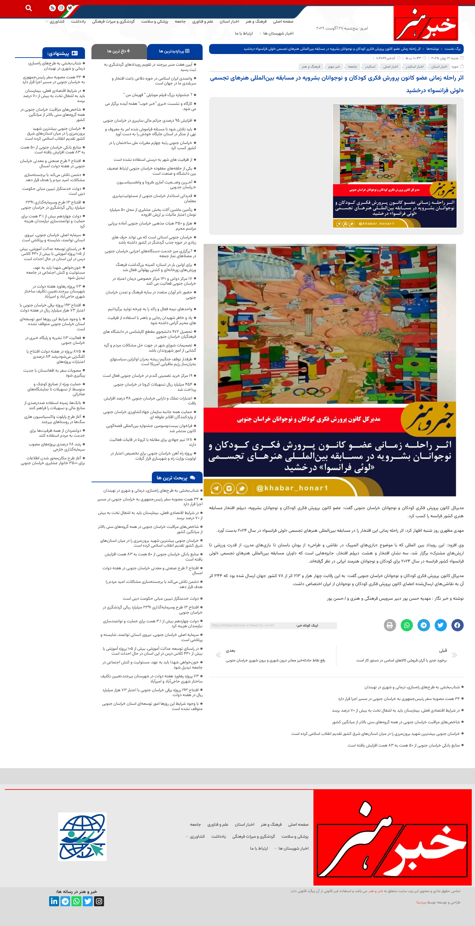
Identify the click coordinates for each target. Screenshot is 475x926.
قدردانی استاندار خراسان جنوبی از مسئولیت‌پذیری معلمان (154, 198)
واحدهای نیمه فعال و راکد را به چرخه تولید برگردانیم (150, 309)
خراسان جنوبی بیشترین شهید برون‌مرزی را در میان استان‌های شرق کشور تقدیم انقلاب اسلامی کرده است (375, 734)
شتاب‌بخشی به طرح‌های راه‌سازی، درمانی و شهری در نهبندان (412, 687)
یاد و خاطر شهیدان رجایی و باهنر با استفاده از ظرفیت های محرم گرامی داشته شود (152, 320)
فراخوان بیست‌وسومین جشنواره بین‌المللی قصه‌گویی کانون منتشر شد (151, 428)
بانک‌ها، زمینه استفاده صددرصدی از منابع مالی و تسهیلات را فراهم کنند (54, 405)
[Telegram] (65, 901)
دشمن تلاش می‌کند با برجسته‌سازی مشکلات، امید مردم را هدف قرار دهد (154, 584)
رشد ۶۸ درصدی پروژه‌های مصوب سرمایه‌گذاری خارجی (57, 447)
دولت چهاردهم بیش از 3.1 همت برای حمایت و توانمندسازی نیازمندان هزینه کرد (153, 624)
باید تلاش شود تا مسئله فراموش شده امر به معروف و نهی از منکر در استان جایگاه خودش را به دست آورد (150, 132)
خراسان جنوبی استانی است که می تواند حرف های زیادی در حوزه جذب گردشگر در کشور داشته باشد (154, 240)
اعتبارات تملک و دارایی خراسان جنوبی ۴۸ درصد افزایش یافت (150, 401)
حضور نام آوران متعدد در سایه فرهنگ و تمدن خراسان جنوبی (151, 295)
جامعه (352, 67)
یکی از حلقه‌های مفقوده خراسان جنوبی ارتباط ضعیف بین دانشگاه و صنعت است (151, 171)
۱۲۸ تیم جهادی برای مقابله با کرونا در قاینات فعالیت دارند (153, 442)
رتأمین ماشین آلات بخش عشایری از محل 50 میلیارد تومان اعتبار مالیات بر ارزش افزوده (152, 212)
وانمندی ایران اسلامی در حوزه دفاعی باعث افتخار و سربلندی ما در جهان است (154, 81)
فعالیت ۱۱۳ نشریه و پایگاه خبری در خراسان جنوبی (55, 340)
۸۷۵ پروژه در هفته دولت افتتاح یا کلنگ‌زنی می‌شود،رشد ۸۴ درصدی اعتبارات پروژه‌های (55, 356)
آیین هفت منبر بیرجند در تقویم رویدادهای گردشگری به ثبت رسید (150, 67)
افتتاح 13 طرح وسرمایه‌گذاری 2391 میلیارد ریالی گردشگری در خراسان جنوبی (153, 610)
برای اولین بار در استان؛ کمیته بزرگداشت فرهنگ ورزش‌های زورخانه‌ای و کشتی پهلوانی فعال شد (156, 267)
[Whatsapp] (76, 901)
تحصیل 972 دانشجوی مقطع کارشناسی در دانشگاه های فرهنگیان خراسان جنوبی (149, 334)
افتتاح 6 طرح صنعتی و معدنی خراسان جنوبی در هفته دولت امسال (152, 571)
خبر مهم (334, 67)
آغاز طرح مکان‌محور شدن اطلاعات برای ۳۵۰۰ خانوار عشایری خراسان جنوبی (53, 461)
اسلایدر (370, 67)
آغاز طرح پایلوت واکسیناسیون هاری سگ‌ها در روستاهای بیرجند (54, 419)
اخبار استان (439, 67)
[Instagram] (61, 8)
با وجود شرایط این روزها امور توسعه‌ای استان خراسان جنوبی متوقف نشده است (152, 706)
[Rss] (52, 8)
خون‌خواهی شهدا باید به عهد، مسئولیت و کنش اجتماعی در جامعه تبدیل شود (152, 665)
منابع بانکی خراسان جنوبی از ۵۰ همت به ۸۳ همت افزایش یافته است (404, 745)
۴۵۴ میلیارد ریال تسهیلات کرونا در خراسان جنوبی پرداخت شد (154, 387)
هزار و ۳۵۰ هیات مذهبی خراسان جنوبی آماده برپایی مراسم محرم (152, 226)
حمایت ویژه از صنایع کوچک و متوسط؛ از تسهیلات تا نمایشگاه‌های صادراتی (56, 389)
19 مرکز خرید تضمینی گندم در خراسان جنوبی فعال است (147, 376)
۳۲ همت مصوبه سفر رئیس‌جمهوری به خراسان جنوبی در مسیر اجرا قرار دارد (399, 699)
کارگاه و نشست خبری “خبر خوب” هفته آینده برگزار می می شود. (150, 106)
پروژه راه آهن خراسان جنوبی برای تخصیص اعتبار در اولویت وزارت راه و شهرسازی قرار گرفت (153, 456)
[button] (28, 8)
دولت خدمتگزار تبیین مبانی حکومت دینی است (161, 598)
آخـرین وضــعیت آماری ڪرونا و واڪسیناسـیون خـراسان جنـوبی (156, 185)
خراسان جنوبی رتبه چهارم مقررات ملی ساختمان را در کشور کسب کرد (152, 145)
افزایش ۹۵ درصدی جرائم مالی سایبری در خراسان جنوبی (147, 120)
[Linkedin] (54, 901)
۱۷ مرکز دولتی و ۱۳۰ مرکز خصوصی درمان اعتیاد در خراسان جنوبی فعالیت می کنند (154, 281)
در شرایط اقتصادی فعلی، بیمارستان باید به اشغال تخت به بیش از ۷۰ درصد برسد (396, 710)
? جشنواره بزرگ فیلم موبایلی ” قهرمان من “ (157, 95)
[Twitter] (88, 901)
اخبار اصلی (390, 67)
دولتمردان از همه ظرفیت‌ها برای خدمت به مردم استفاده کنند (57, 433)
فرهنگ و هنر (311, 67)
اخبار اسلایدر (414, 67)
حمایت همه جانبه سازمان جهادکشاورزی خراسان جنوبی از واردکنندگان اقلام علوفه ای (149, 414)
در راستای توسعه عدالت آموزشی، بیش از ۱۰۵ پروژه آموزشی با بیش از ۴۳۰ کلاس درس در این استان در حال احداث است (153, 651)
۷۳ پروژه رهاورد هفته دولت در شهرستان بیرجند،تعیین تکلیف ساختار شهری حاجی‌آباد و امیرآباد (151, 679)
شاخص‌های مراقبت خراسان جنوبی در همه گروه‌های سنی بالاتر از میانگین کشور (396, 722)
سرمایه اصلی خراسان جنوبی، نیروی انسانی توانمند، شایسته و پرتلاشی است (151, 637)
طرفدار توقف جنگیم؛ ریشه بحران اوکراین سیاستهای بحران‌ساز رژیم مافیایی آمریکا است (153, 362)
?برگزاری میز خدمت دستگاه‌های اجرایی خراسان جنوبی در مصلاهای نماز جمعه (150, 254)
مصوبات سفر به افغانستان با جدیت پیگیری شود (54, 373)
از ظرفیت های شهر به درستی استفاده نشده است (153, 160)
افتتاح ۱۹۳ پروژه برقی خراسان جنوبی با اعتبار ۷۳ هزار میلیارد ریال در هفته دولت (152, 693)
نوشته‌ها (433, 49)
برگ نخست (452, 49)
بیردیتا (421, 902)
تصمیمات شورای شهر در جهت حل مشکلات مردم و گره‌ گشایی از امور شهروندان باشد (150, 348)
